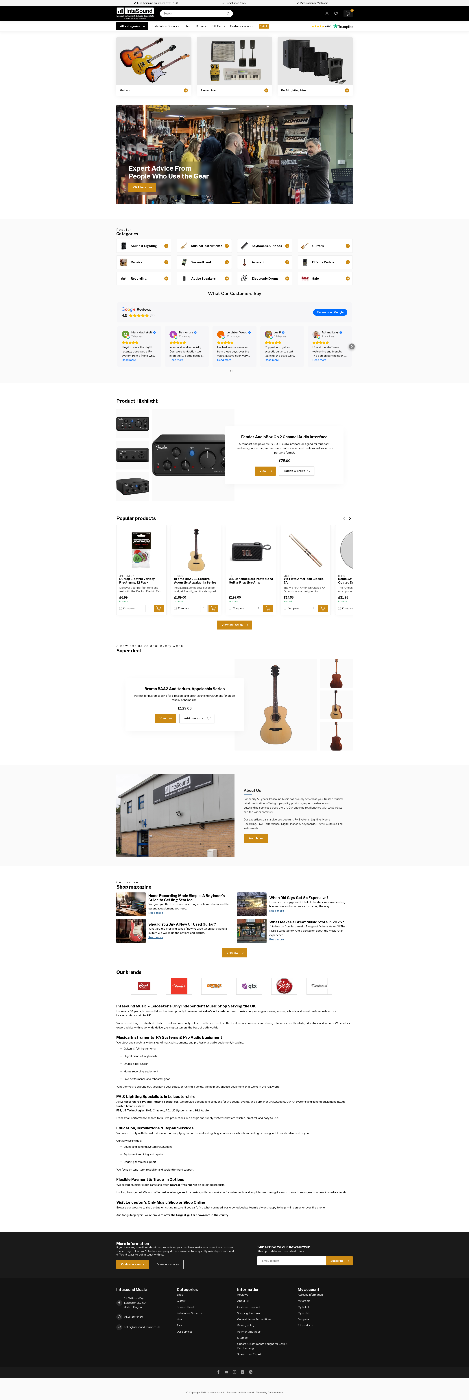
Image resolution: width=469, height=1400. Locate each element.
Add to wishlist (294, 471)
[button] (117, 346)
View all (232, 953)
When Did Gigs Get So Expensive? (298, 898)
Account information (310, 1295)
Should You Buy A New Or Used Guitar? (182, 924)
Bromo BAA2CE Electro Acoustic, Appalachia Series (195, 580)
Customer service (242, 26)
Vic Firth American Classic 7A (304, 580)
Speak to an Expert (249, 1354)
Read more (155, 913)
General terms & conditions (254, 1319)
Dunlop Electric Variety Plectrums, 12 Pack (137, 580)
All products (305, 1325)
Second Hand (185, 1307)
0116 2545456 (133, 1317)
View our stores (168, 1264)
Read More (255, 838)
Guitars (181, 1301)
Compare (129, 608)
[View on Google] (125, 334)
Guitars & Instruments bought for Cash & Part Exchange (262, 1346)
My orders (304, 1301)
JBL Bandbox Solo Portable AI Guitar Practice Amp (251, 580)
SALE (264, 26)
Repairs (201, 26)
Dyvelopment (275, 1392)
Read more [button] (129, 360)
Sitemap (242, 1338)
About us (243, 1301)
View (262, 471)
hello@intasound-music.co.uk (142, 1327)
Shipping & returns (248, 1313)
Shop (180, 1295)
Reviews (242, 1295)
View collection (232, 625)
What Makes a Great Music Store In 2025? (306, 922)
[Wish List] (336, 13)
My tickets (304, 1307)
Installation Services (165, 26)
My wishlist (305, 1313)
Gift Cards (218, 26)
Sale (179, 1325)
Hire (188, 26)
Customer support (248, 1307)
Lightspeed (247, 1392)
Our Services (184, 1332)
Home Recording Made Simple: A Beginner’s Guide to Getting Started (186, 898)
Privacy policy (245, 1325)
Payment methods (249, 1332)
